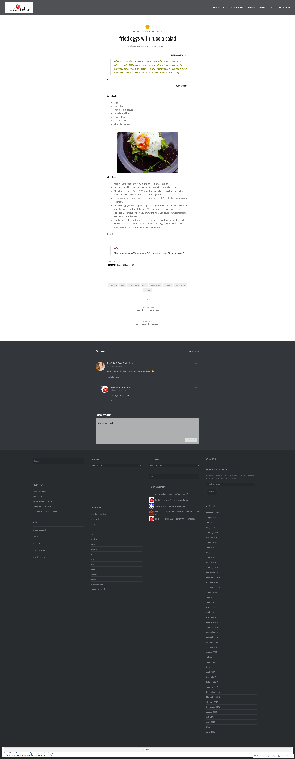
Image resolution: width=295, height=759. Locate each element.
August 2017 (211, 652)
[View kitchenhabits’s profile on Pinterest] (216, 459)
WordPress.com (39, 557)
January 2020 (212, 533)
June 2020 (210, 523)
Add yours (194, 352)
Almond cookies (40, 491)
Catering (251, 7)
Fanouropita (38, 496)
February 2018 (212, 622)
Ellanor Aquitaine (118, 363)
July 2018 (210, 597)
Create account (39, 530)
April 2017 (210, 672)
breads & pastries (98, 514)
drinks (93, 529)
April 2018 (210, 612)
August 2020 (211, 518)
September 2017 (213, 647)
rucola (147, 290)
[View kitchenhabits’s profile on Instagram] (213, 459)
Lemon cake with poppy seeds (45, 511)
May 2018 (210, 607)
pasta (93, 559)
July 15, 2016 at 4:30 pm (120, 390)
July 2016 (210, 717)
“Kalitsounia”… (183, 494)
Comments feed (40, 550)
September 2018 (213, 587)
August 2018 (211, 592)
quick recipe (180, 285)
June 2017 (210, 662)
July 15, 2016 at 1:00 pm (116, 366)
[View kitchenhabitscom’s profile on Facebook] (207, 459)
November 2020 (213, 513)
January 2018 (212, 627)
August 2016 (211, 712)
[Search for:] (58, 461)
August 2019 (211, 543)
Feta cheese (133, 285)
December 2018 (213, 572)
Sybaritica (159, 506)
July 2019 (210, 547)
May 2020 (210, 528)
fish (92, 534)
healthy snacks (153, 31)
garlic (144, 285)
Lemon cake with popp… (165, 511)
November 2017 (213, 637)
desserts (94, 524)
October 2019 (212, 538)
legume (94, 549)
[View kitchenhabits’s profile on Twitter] (210, 459)
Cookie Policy (48, 755)
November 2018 (213, 577)
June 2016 (210, 722)
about (216, 7)
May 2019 (210, 553)
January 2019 (212, 567)
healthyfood (156, 285)
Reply (197, 363)
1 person (118, 377)
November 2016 (213, 697)
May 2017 (210, 667)
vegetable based (98, 589)
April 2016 (210, 732)
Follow (212, 492)
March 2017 (211, 677)
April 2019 (210, 558)
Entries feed (38, 543)
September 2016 (213, 707)
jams (93, 544)
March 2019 (211, 562)
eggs (123, 285)
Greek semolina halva (42, 506)
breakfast (138, 31)
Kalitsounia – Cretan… (164, 494)
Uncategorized (97, 584)
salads (93, 569)
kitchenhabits (144, 46)
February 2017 (212, 682)
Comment (191, 440)
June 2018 (210, 602)
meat (93, 554)
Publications (237, 7)
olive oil (168, 285)
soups (93, 579)
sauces (94, 574)
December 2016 (213, 692)
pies (92, 564)
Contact (262, 7)
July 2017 (210, 657)
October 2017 (212, 642)
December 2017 (213, 632)
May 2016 (210, 727)
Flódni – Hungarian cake (43, 501)
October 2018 (212, 582)
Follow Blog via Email (216, 469)
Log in (35, 537)
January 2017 (212, 687)
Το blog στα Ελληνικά (279, 7)
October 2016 (212, 702)
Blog (224, 7)
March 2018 (211, 617)
